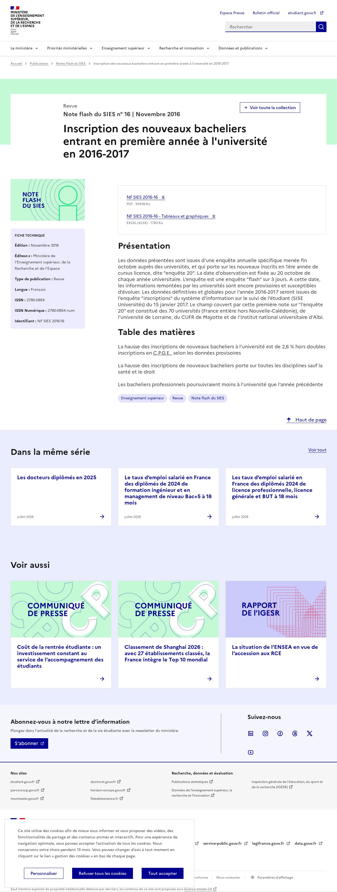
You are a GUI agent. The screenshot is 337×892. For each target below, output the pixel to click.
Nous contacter (228, 877)
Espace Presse (232, 13)
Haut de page (310, 419)
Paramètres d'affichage (275, 877)
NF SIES (143, 197)
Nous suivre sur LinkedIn (250, 733)
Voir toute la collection (273, 107)
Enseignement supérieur (123, 48)
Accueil (17, 63)
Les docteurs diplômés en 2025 (56, 477)
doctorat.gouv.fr (103, 781)
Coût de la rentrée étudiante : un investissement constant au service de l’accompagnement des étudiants (60, 656)
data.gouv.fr (306, 843)
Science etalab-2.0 (198, 889)
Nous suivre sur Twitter (309, 733)
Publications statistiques (190, 781)
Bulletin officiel (266, 13)
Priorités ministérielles (67, 48)
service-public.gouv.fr (223, 843)
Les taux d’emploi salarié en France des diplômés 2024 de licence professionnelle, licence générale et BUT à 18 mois (272, 486)
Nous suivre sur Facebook (280, 733)
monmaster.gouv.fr (25, 798)
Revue (177, 398)
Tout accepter (162, 873)
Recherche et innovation (181, 48)
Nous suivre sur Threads (295, 733)
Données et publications (240, 48)
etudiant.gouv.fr (303, 13)
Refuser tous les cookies (102, 873)
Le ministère (21, 48)
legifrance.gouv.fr (268, 843)
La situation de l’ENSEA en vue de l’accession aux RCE (275, 650)
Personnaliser (44, 873)
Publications (39, 63)
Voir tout (317, 450)
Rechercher (321, 27)
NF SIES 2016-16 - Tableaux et (168, 216)
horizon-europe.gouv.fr (108, 790)
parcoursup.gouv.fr (25, 790)
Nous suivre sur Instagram (265, 733)
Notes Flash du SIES (71, 63)
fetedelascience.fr (104, 798)
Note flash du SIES (207, 398)
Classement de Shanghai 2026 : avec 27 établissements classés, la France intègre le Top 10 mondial (167, 653)
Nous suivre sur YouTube (250, 752)
